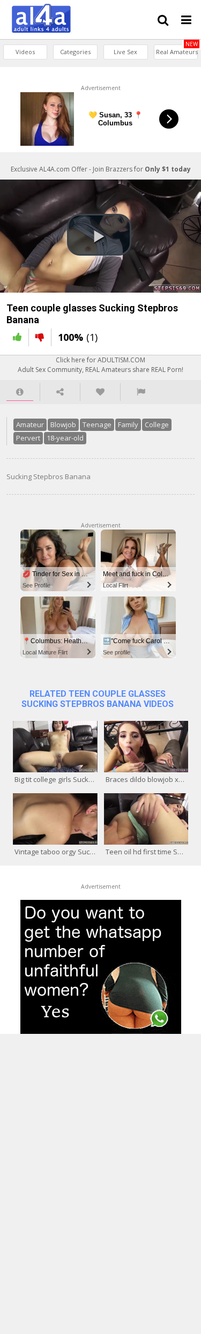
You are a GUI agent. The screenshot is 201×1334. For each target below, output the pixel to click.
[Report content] (141, 392)
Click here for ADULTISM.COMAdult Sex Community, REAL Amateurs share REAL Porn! (100, 364)
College (157, 424)
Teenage (97, 424)
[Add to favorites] (100, 392)
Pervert (28, 438)
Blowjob (63, 424)
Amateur (30, 424)
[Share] (60, 392)
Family (128, 424)
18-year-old (65, 438)
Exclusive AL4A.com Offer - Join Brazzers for (101, 169)
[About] (20, 392)
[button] (99, 235)
